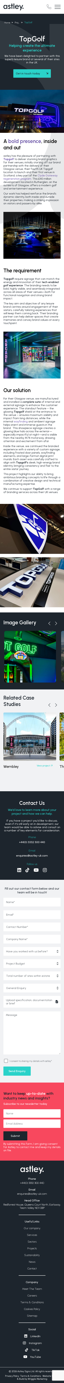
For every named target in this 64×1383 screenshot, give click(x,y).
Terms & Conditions (32, 1302)
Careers (32, 1295)
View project (44, 765)
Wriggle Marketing (37, 1378)
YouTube (35, 1357)
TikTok (35, 1350)
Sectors (32, 1241)
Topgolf (8, 159)
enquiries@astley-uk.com (32, 855)
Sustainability (32, 1255)
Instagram (35, 1343)
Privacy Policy (12, 1376)
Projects (32, 1248)
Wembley (11, 766)
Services (32, 1235)
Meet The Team (32, 1288)
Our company (32, 1228)
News (32, 1261)
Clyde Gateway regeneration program (30, 177)
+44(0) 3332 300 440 (32, 842)
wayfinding (21, 421)
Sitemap (32, 1315)
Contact (32, 1268)
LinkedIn (35, 1336)
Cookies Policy (32, 1309)
